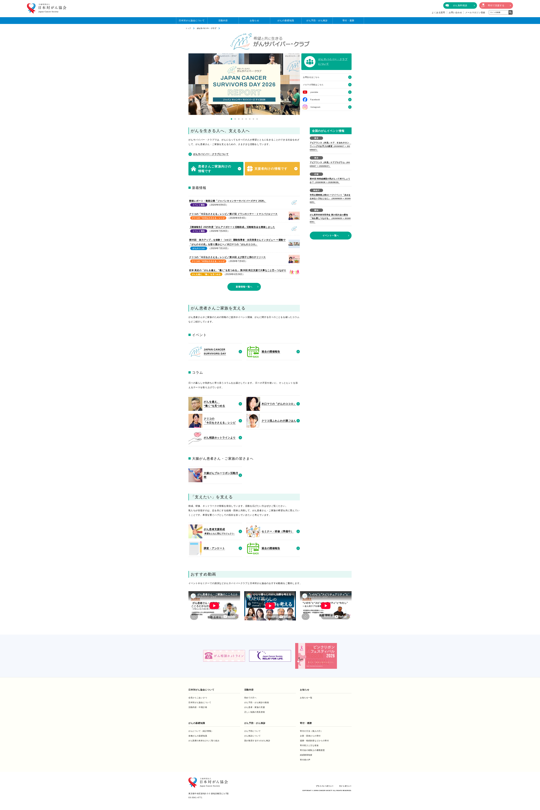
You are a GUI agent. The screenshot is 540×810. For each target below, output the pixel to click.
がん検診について (252, 736)
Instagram (315, 107)
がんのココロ (199, 248)
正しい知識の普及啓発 (254, 712)
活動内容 (223, 20)
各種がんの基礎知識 (197, 736)
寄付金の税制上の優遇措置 (312, 750)
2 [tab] (235, 119)
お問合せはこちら (311, 77)
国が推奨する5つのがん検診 (257, 740)
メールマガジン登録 (475, 12)
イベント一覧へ (330, 235)
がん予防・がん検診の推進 (256, 702)
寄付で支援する (496, 5)
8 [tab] (257, 119)
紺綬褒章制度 (306, 755)
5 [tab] (246, 119)
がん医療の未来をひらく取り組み (204, 740)
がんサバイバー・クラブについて (211, 154)
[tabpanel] (244, 84)
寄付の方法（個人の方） (311, 731)
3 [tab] (238, 119)
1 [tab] (231, 119)
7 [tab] (253, 119)
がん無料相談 (460, 5)
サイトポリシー (345, 786)
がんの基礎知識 (285, 20)
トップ (188, 28)
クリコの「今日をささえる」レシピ (208, 218)
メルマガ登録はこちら (313, 84)
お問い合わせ (455, 12)
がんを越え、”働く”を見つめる (206, 274)
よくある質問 (438, 12)
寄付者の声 (305, 760)
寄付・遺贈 (348, 20)
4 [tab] (242, 119)
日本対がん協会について (192, 20)
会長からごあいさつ (197, 698)
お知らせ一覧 (306, 698)
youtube (314, 92)
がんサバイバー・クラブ (206, 28)
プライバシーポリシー (325, 786)
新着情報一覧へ (244, 287)
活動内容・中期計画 (197, 707)
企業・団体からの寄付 (310, 736)
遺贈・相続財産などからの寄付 (314, 740)
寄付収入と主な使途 (309, 745)
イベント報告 (199, 205)
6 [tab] (249, 119)
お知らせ (254, 20)
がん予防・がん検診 (317, 20)
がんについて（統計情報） (200, 731)
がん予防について (252, 731)
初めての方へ (250, 698)
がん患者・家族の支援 (254, 707)
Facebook (315, 99)
